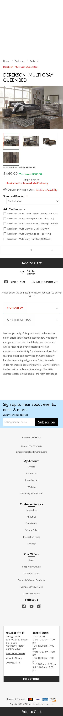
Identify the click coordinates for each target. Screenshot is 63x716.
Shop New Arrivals (31, 566)
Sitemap (31, 543)
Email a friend (18, 281)
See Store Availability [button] (46, 189)
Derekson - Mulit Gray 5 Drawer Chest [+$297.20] (32, 213)
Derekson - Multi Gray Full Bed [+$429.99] (28, 228)
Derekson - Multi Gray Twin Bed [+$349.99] (29, 238)
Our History (31, 523)
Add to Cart (31, 711)
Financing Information (31, 493)
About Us (31, 516)
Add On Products (14, 209)
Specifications (19, 320)
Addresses (31, 473)
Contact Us (31, 510)
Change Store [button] (13, 636)
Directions (31, 678)
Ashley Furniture (27, 167)
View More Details (15, 653)
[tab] (31, 308)
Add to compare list (47, 281)
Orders (31, 466)
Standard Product (14, 196)
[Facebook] (24, 606)
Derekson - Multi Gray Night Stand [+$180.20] (30, 218)
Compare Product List (32, 586)
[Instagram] (39, 606)
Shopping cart (32, 480)
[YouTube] (31, 606)
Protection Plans (31, 536)
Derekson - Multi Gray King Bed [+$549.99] (29, 233)
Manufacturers (31, 573)
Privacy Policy (31, 530)
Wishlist (31, 486)
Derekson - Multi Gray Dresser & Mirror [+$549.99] (32, 223)
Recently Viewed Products (31, 580)
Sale (31, 559)
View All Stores (14, 658)
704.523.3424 (35, 446)
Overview (15, 308)
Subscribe (46, 422)
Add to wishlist (31, 272)
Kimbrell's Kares (31, 593)
